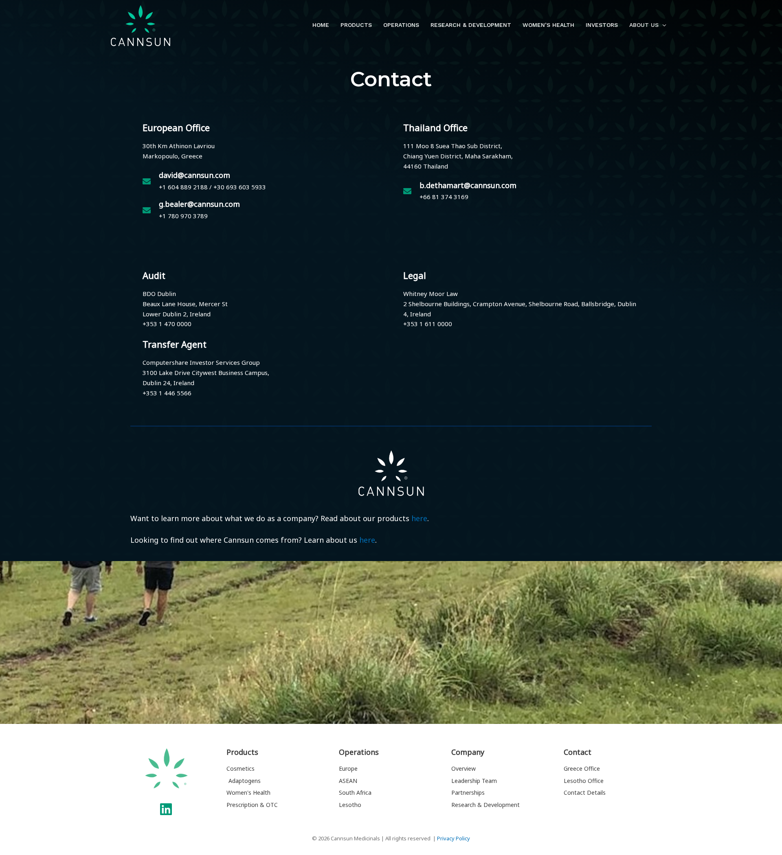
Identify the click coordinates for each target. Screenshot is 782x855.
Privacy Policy (453, 838)
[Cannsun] (140, 25)
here (419, 518)
